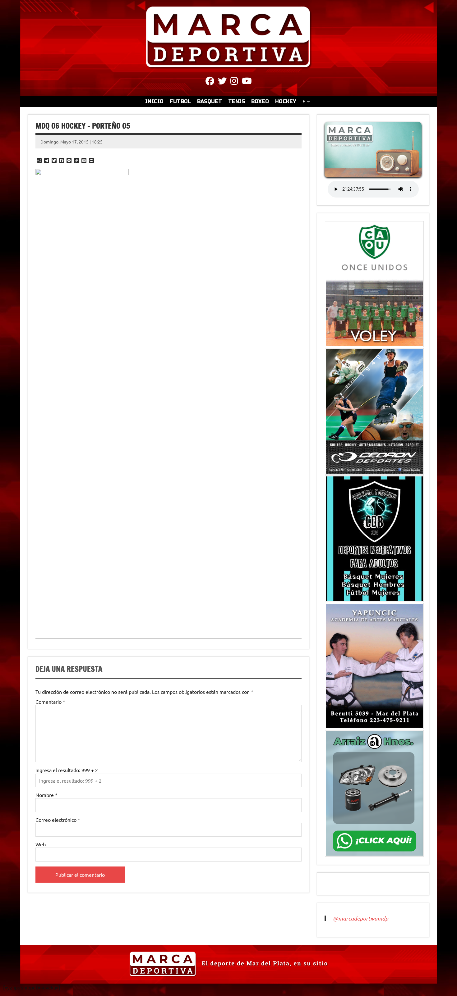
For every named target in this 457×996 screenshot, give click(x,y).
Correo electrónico (57, 819)
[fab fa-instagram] (234, 82)
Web (40, 844)
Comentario (50, 701)
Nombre (46, 794)
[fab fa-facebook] (209, 82)
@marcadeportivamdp (360, 918)
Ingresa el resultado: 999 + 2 (66, 769)
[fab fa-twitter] (222, 82)
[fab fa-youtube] (247, 82)
